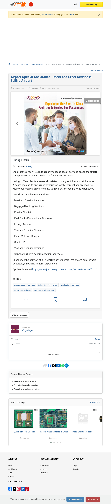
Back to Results (96, 71)
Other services (37, 64)
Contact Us (45, 465)
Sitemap (43, 469)
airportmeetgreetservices (24, 285)
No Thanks (93, 499)
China (15, 64)
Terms (10, 473)
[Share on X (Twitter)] (54, 366)
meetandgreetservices (70, 285)
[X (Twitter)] (14, 490)
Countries (44, 473)
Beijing (29, 166)
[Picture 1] (58, 151)
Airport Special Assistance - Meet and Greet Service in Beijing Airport (51, 78)
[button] (51, 442)
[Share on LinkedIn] (58, 366)
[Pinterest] (27, 490)
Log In (75, 465)
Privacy (11, 476)
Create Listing (91, 4)
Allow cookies (75, 499)
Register (76, 469)
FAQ (10, 465)
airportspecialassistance (44, 290)
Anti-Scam (12, 469)
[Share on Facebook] (50, 366)
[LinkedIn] (23, 490)
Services (24, 64)
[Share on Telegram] (66, 366)
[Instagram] (19, 490)
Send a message (20, 315)
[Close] (99, 14)
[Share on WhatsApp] (62, 366)
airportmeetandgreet (22, 290)
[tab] (21, 160)
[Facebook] (10, 490)
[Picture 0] (53, 151)
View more (94, 402)
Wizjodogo (27, 330)
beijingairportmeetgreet (47, 285)
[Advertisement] (55, 39)
